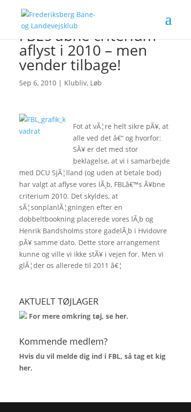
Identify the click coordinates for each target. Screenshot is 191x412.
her (120, 316)
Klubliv (75, 82)
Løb (96, 82)
